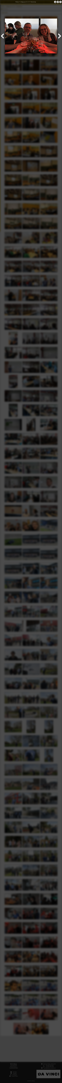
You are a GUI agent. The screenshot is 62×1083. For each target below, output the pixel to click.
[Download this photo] (55, 2)
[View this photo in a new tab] (58, 2)
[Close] (60, 2)
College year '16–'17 (24, 2)
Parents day (33, 2)
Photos (17, 2)
